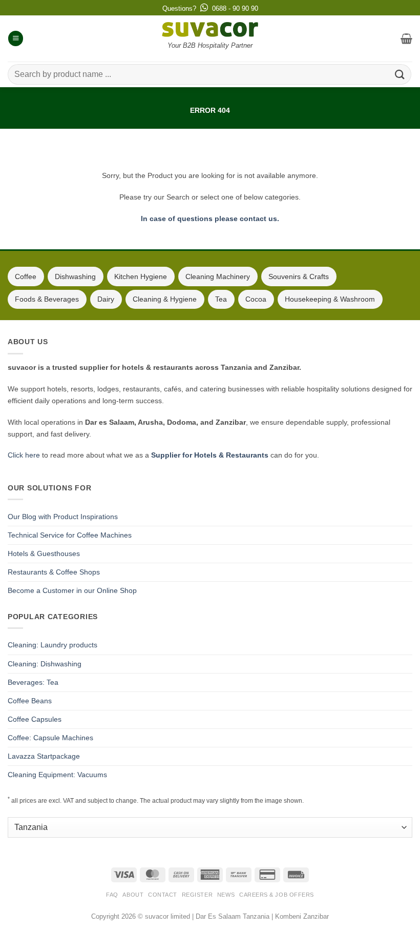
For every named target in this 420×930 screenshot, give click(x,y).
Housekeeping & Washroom (330, 299)
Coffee (25, 276)
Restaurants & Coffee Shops (54, 572)
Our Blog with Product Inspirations (63, 516)
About (132, 895)
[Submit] (400, 74)
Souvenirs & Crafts (298, 276)
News (226, 895)
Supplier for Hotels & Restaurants (209, 455)
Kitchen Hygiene (140, 276)
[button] (15, 38)
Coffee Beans (30, 701)
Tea (221, 299)
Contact (162, 895)
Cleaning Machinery (217, 276)
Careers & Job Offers (276, 895)
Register (197, 895)
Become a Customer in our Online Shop (72, 590)
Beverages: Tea (33, 682)
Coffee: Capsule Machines (50, 738)
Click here (24, 455)
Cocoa (255, 299)
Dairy (105, 299)
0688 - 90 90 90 (235, 8)
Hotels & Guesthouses (44, 553)
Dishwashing (75, 276)
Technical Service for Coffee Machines (70, 535)
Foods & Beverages (47, 299)
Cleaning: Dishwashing (44, 664)
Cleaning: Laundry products (52, 645)
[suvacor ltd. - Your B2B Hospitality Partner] (210, 29)
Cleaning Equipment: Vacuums (57, 774)
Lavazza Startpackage (44, 756)
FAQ (112, 895)
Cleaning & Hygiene (165, 299)
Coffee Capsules (34, 719)
